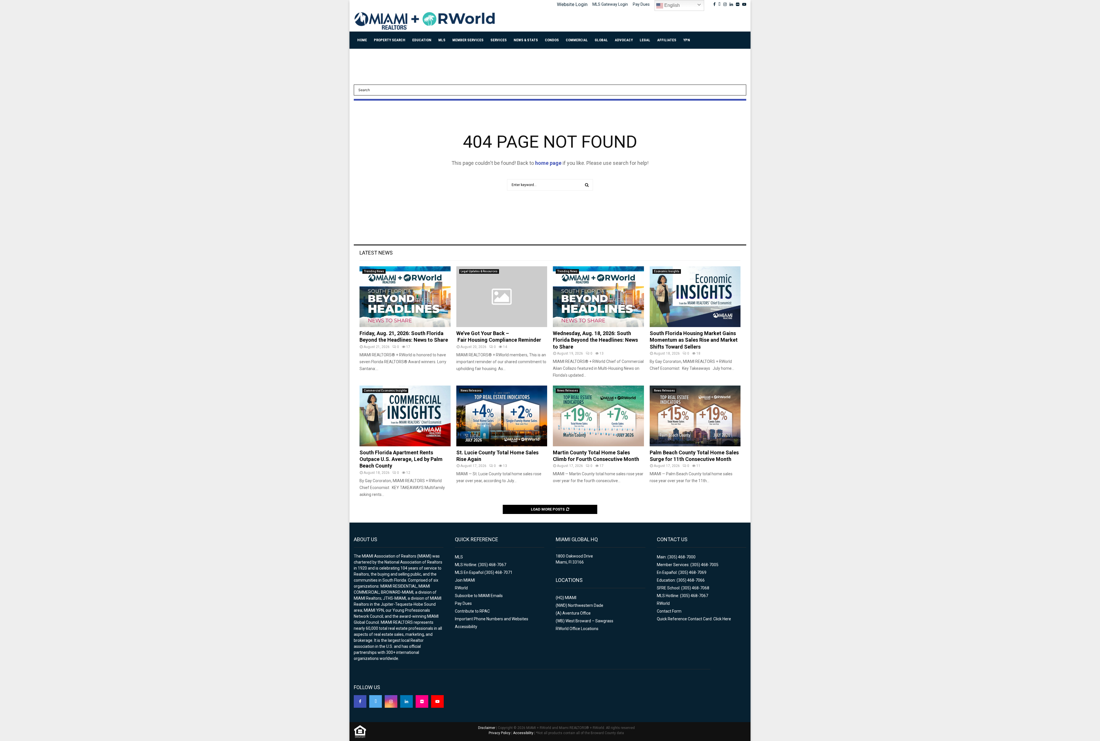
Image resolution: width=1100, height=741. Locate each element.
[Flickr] (422, 701)
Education (421, 40)
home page (548, 163)
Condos (552, 40)
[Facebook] (360, 701)
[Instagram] (391, 701)
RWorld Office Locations (577, 628)
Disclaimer (486, 728)
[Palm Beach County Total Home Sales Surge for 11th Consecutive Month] (695, 416)
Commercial (577, 40)
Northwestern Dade (585, 605)
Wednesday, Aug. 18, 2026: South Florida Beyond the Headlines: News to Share (595, 340)
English (671, 5)
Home (362, 40)
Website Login (572, 4)
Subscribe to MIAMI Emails (479, 595)
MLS (441, 40)
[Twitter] (375, 701)
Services (498, 40)
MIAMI (570, 597)
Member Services (468, 40)
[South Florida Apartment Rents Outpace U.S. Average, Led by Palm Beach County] (405, 416)
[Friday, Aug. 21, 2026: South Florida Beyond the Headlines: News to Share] (405, 296)
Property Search (389, 40)
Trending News (374, 271)
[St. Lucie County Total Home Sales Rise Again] (501, 416)
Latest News (376, 253)
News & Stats (526, 40)
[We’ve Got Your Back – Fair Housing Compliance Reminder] (501, 296)
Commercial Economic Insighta (385, 390)
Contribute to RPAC (472, 611)
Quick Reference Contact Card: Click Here (694, 619)
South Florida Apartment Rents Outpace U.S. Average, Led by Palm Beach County (401, 459)
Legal (645, 40)
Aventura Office (576, 613)
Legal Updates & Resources (479, 271)
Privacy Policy (499, 733)
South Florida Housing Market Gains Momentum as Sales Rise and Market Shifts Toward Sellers (694, 340)
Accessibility (466, 626)
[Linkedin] (406, 701)
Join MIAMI (465, 580)
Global (601, 40)
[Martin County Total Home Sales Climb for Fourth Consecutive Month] (598, 416)
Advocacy (624, 40)
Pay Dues (641, 4)
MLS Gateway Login (610, 4)
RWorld (461, 588)
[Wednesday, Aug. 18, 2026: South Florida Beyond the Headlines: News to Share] (598, 296)
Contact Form (669, 611)
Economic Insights (666, 271)
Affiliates (666, 40)
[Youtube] (437, 701)
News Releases (471, 390)
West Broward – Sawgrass (589, 621)
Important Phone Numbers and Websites (491, 619)
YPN (686, 40)
